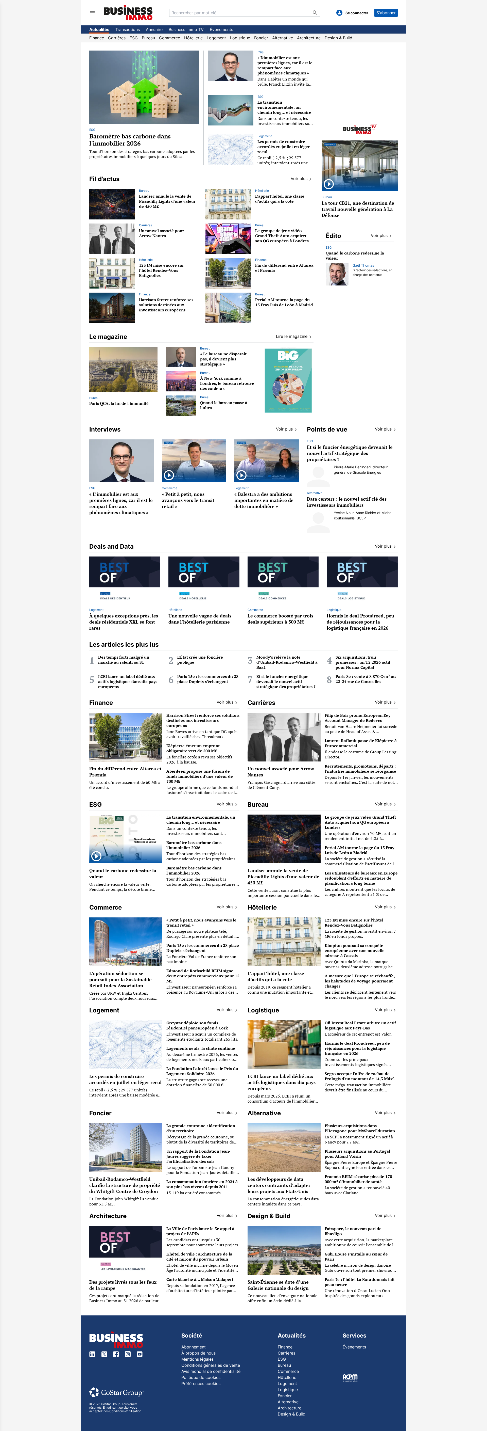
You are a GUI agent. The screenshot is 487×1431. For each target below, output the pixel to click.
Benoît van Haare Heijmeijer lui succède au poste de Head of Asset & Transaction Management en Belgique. (361, 731)
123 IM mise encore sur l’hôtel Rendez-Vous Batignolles (161, 270)
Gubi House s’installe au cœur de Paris (356, 1256)
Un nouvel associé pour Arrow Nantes (161, 233)
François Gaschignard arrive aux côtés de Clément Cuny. (282, 785)
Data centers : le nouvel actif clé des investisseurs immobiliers (347, 502)
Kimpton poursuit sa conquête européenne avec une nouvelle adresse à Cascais (355, 950)
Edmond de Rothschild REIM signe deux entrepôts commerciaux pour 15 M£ (202, 976)
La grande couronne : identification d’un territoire (200, 1128)
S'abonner (386, 12)
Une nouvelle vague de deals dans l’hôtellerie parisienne (199, 619)
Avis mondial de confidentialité (210, 1371)
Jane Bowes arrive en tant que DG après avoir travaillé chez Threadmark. (201, 734)
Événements (221, 29)
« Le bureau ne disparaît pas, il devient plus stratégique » (223, 359)
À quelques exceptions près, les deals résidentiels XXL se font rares (123, 622)
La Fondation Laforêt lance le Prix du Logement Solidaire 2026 (202, 1071)
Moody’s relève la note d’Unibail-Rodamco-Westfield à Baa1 (287, 662)
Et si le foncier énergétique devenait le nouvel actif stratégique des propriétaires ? (350, 453)
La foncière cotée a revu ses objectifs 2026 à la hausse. (199, 759)
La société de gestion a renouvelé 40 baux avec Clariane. (357, 1190)
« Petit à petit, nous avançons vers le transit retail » (188, 500)
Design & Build (338, 37)
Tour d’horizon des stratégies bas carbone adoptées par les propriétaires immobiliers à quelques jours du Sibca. (142, 154)
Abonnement (193, 1346)
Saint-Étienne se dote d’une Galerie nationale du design (278, 1285)
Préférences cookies (200, 1383)
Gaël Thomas (363, 265)
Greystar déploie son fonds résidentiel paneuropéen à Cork (197, 1025)
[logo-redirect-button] (128, 12)
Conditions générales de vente (210, 1365)
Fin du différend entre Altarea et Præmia (284, 267)
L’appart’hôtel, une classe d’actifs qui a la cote (279, 198)
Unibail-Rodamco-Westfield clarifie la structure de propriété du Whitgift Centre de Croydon (124, 1185)
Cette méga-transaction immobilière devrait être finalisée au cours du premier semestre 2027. (358, 1090)
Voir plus (379, 235)
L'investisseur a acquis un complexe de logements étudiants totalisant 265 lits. (202, 1036)
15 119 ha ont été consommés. (194, 1193)
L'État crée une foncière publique (200, 659)
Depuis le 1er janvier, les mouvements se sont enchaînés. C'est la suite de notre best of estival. (361, 782)
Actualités (99, 29)
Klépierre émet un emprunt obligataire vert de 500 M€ (193, 748)
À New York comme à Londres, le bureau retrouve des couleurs (227, 383)
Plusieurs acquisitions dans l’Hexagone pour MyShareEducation (360, 1128)
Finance (96, 37)
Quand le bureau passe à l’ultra (223, 405)
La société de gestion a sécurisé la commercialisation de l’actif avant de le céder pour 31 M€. (360, 864)
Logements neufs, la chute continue (200, 1048)
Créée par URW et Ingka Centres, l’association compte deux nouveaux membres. (122, 998)
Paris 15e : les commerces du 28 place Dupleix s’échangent (207, 679)
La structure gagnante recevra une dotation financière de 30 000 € (197, 1082)
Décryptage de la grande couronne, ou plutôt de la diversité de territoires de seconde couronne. (200, 1142)
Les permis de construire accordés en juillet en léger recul (283, 146)
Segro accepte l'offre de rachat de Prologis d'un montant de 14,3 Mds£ (359, 1076)
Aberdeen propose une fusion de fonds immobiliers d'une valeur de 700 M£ (199, 776)
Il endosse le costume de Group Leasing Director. (360, 754)
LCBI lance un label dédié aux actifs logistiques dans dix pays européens (127, 681)
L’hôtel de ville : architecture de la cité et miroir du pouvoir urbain (199, 1256)
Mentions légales (197, 1359)
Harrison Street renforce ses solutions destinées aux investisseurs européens (166, 305)
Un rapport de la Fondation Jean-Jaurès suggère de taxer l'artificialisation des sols (198, 1156)
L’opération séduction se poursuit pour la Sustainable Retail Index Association (120, 979)
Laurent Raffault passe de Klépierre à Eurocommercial (361, 743)
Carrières (117, 37)
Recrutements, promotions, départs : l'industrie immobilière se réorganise (360, 768)
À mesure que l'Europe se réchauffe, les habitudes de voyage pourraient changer (360, 981)
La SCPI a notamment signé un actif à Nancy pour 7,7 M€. (359, 1139)
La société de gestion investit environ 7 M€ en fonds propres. (360, 933)
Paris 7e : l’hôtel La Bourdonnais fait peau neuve (360, 1282)
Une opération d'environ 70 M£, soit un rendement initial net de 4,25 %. (360, 836)
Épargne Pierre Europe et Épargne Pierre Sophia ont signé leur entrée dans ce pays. (361, 1167)
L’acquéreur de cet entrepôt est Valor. (358, 1034)
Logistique (240, 37)
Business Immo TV (186, 29)
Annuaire (154, 29)
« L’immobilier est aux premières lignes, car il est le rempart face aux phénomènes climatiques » (284, 65)
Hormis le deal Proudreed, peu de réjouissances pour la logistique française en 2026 (360, 622)
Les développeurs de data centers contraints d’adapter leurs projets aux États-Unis (279, 1185)
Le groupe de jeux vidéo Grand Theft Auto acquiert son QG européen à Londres (282, 236)
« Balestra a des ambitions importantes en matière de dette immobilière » (263, 500)
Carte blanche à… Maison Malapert (200, 1279)
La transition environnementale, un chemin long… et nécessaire (284, 107)
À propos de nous (198, 1353)
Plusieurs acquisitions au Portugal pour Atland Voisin (357, 1153)
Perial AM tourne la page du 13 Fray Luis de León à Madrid (284, 302)
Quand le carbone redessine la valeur (355, 255)
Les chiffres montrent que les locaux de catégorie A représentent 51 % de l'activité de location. (360, 894)
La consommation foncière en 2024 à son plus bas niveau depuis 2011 (202, 1184)
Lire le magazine (291, 336)
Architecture (309, 37)
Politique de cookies (200, 1377)
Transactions (127, 29)
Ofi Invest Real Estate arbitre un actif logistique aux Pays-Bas (360, 1025)
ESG (134, 37)
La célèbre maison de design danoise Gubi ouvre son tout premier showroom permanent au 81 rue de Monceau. (360, 1270)
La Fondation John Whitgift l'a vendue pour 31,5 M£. (124, 1201)
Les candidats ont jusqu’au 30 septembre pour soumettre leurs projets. (202, 1242)
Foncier (261, 37)
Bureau (148, 37)
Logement (216, 37)
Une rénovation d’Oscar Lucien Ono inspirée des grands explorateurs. (357, 1293)
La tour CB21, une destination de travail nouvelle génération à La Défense (358, 209)
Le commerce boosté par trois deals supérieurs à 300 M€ (280, 619)
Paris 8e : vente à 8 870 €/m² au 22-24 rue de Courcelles (366, 679)
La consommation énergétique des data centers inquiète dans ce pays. (283, 1201)
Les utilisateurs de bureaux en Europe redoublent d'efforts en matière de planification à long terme (361, 878)
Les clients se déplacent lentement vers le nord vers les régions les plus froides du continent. (360, 997)
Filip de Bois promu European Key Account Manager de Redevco (357, 717)
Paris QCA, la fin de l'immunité (119, 403)
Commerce (169, 37)
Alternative (282, 37)
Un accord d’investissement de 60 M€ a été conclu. (124, 785)
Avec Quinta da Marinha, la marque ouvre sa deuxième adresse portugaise (359, 964)
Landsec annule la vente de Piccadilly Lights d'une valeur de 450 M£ (167, 201)
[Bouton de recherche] (315, 13)
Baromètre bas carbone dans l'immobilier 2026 (130, 139)
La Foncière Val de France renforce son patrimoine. (201, 959)
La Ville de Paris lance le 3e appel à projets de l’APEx (200, 1231)
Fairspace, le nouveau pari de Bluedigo (353, 1231)
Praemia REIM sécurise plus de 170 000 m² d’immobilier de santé (358, 1179)
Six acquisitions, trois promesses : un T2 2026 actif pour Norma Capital (363, 662)
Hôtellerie (193, 37)
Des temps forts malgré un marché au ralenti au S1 (123, 659)
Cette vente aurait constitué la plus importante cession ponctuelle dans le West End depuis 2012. (282, 895)
